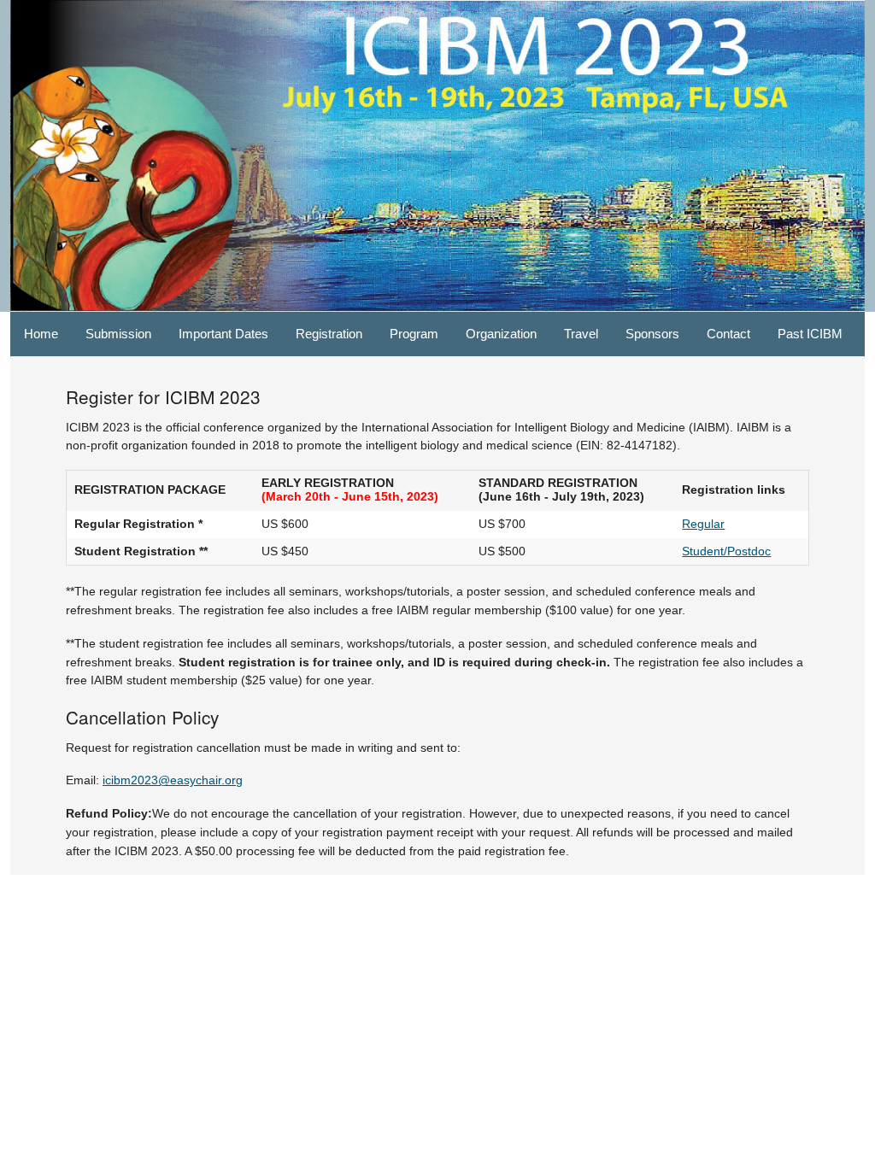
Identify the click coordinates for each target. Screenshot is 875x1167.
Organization (501, 333)
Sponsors (652, 333)
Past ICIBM (810, 333)
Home (41, 333)
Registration (329, 333)
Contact (728, 333)
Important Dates (223, 333)
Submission (118, 333)
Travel (581, 333)
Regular (703, 524)
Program (414, 333)
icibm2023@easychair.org (173, 780)
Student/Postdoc (726, 551)
